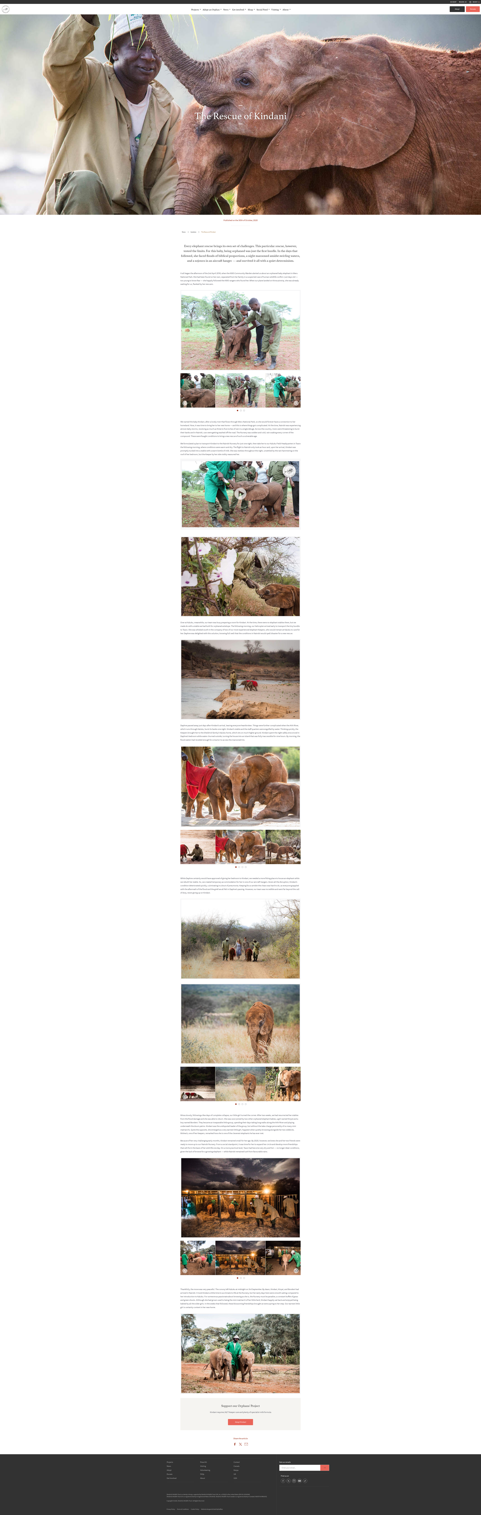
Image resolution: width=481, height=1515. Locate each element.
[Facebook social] (283, 1482)
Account (453, 2)
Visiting (203, 1466)
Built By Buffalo (218, 1509)
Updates (193, 232)
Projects (170, 1462)
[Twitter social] (288, 1482)
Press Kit (203, 1462)
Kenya (236, 1470)
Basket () (476, 2)
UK (235, 1474)
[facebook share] (234, 1444)
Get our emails (285, 1462)
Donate (473, 9)
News (184, 232)
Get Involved (171, 1478)
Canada (236, 1466)
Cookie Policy (195, 1509)
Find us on (285, 1476)
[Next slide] (296, 403)
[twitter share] (240, 1444)
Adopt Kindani (240, 1422)
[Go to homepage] (5, 9)
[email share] (246, 1444)
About (202, 1478)
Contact (237, 1462)
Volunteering (205, 1470)
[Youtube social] (299, 1482)
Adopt (457, 9)
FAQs (202, 1474)
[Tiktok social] (305, 1482)
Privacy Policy (171, 1509)
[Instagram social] (294, 1482)
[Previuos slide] (184, 403)
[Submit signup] (324, 1468)
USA (235, 1478)
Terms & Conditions (183, 1509)
